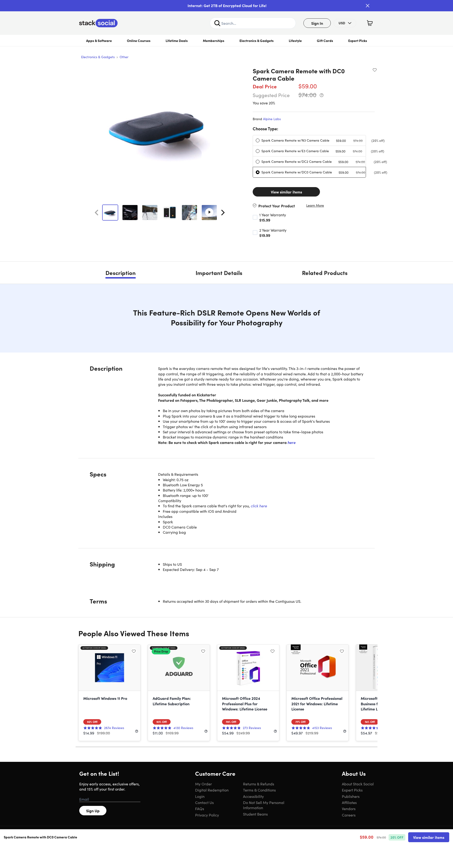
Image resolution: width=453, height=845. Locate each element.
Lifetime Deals (177, 40)
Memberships (213, 40)
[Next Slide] (223, 212)
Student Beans (255, 813)
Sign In (317, 23)
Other (124, 56)
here (292, 442)
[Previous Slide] (96, 212)
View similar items (286, 191)
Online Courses (139, 40)
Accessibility (253, 796)
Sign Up (93, 810)
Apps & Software (99, 40)
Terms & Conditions (259, 789)
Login (200, 796)
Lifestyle (295, 40)
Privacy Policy (207, 814)
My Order (203, 783)
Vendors (349, 808)
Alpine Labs (272, 118)
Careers (349, 814)
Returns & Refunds (258, 783)
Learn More (315, 205)
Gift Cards (325, 40)
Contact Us (204, 802)
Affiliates (349, 802)
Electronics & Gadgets (256, 40)
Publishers (351, 796)
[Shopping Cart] (370, 23)
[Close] (367, 5)
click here (259, 505)
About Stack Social (358, 783)
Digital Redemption (212, 789)
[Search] (217, 23)
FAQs (199, 808)
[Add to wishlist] (375, 70)
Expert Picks (357, 40)
